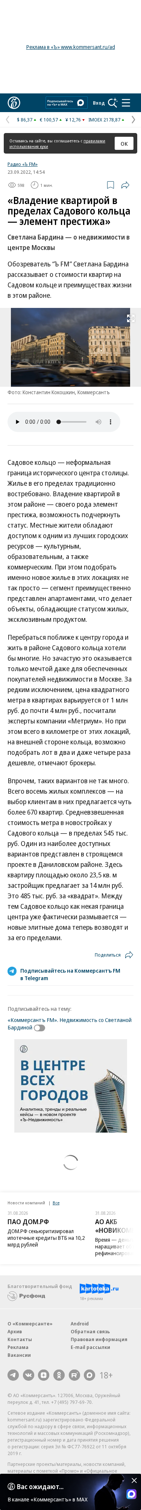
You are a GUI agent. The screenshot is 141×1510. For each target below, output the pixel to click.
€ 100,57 (49, 119)
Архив (15, 1331)
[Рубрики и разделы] (126, 102)
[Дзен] (43, 1375)
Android (80, 1323)
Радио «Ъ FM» (23, 164)
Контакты (20, 1339)
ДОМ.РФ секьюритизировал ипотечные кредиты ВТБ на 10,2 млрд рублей (46, 1238)
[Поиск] (112, 102)
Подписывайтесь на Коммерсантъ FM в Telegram (70, 974)
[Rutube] (74, 1375)
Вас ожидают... (40, 1486)
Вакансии (19, 1355)
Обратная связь (90, 1331)
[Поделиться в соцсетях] (125, 184)
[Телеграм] (13, 1375)
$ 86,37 (24, 119)
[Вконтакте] (28, 1375)
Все (56, 1202)
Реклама (18, 1347)
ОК (124, 143)
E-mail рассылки (90, 1347)
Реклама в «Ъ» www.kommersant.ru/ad (70, 46)
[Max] (89, 1375)
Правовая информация (99, 1339)
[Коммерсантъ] (14, 102)
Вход (99, 102)
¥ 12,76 (73, 119)
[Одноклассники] (59, 1375)
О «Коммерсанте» (30, 1323)
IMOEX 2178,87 (104, 119)
